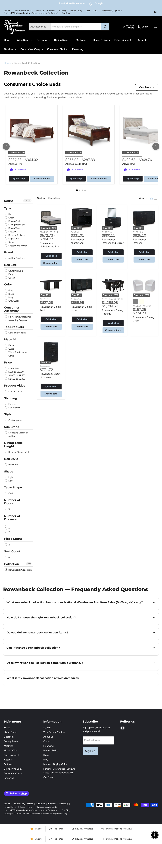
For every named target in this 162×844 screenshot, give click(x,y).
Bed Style (11, 459)
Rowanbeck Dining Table (50, 308)
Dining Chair (14, 221)
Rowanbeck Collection (20, 569)
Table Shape (13, 487)
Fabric (11, 345)
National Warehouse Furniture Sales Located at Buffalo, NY (31, 13)
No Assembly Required (19, 316)
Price (8, 362)
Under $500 (14, 368)
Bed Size (10, 265)
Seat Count (12, 551)
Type (7, 208)
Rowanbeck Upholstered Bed (49, 245)
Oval (10, 493)
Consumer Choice (57, 49)
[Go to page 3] (82, 190)
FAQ (95, 11)
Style (7, 414)
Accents (143, 40)
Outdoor (9, 49)
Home (7, 40)
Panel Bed (13, 464)
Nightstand (13, 238)
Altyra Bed (128, 164)
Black (11, 293)
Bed (10, 214)
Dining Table (14, 228)
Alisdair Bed (15, 164)
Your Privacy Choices (22, 11)
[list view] (156, 198)
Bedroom (42, 40)
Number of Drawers (12, 517)
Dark (10, 480)
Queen (11, 277)
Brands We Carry (30, 49)
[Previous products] (6, 146)
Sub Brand (11, 427)
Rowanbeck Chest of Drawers (50, 375)
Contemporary (15, 420)
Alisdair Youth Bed (76, 164)
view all (27, 201)
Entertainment (123, 40)
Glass (11, 348)
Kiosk (87, 11)
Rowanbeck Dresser (139, 241)
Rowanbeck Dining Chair (143, 319)
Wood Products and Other (18, 354)
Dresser (12, 231)
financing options (32, 655)
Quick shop (19, 178)
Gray (10, 290)
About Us (40, 11)
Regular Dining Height (19, 452)
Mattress (81, 40)
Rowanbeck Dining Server (81, 308)
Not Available (15, 391)
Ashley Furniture (16, 258)
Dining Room (62, 40)
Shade (8, 471)
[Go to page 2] (79, 190)
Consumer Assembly (11, 309)
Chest (11, 217)
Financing (62, 11)
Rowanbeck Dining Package (112, 312)
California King (15, 270)
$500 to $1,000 (16, 371)
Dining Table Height (13, 444)
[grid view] (151, 198)
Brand (8, 252)
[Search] (105, 26)
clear (29, 564)
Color (8, 284)
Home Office (100, 40)
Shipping (10, 398)
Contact (51, 11)
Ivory (10, 297)
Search (7, 11)
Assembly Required (18, 320)
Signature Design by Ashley (18, 434)
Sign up (90, 751)
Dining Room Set (16, 224)
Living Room (23, 40)
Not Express (14, 407)
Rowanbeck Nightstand (77, 241)
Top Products (14, 327)
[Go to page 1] (77, 190)
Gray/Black (13, 300)
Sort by (41, 198)
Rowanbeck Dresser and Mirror (113, 241)
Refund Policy (76, 11)
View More (145, 87)
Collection (11, 564)
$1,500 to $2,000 (16, 378)
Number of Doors (12, 501)
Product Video (14, 385)
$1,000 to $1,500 (16, 375)
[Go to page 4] (85, 190)
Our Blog (66, 13)
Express (12, 404)
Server (11, 242)
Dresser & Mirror (16, 235)
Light (10, 477)
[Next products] (155, 146)
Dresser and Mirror (17, 245)
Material (10, 339)
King (10, 274)
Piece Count (13, 539)
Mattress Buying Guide (111, 11)
